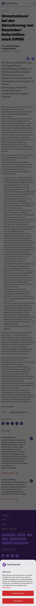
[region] (18, 583)
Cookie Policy (6, 587)
